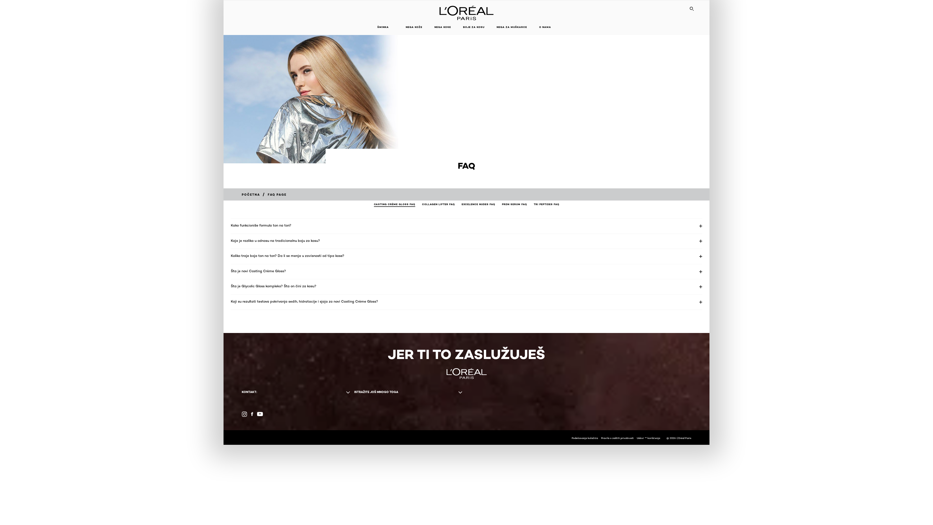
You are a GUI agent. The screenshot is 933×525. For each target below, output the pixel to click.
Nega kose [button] (442, 27)
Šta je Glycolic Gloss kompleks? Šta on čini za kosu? (273, 286)
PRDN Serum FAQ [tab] (514, 204)
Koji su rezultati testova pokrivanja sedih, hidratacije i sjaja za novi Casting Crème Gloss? (304, 301)
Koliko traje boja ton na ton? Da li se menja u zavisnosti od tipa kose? (287, 256)
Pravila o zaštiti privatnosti (617, 438)
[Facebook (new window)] (252, 414)
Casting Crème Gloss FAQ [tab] (394, 204)
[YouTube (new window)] (260, 414)
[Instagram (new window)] (244, 414)
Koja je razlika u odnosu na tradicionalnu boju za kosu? (275, 240)
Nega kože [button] (414, 27)
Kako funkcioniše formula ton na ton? (261, 225)
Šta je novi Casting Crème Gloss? (258, 271)
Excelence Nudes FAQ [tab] (478, 204)
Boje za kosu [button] (473, 27)
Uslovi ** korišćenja (648, 438)
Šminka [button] (383, 27)
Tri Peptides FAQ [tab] (546, 204)
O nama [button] (545, 27)
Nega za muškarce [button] (512, 27)
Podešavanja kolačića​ (585, 438)
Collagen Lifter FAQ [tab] (438, 204)
